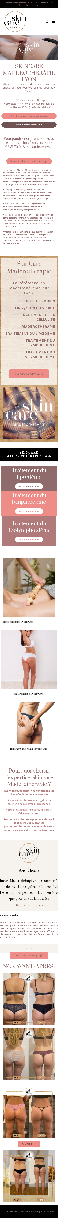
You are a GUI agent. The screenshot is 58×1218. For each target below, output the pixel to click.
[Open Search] (47, 21)
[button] (26, 948)
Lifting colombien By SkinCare (18, 621)
